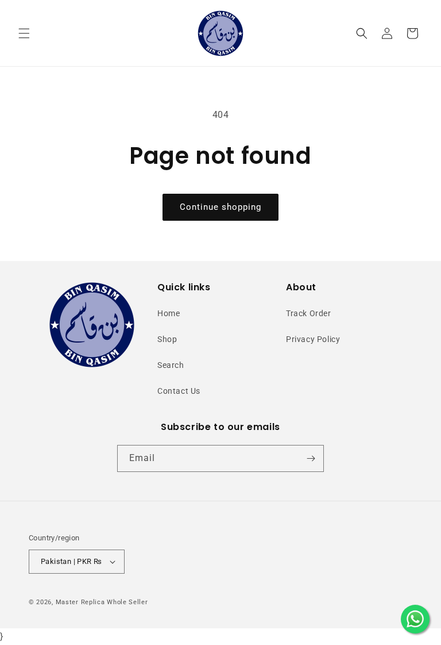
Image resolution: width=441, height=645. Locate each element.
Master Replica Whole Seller (102, 602)
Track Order (308, 313)
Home (168, 313)
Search (170, 365)
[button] (24, 33)
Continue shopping (220, 207)
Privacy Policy (313, 339)
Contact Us (178, 391)
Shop (167, 339)
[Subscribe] (310, 458)
